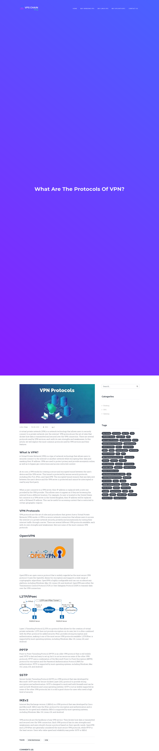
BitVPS (135, 440)
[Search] (137, 386)
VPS (104, 410)
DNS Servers (107, 481)
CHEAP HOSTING (108, 447)
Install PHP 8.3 (128, 447)
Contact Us (133, 8)
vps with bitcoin (125, 440)
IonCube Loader (107, 467)
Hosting (106, 406)
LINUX (105, 450)
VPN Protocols (129, 464)
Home (75, 8)
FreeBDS (105, 491)
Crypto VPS (120, 437)
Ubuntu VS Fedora (108, 454)
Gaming (106, 414)
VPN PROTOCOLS (34, 740)
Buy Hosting (106, 433)
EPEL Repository (108, 464)
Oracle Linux (126, 488)
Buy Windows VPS (87, 8)
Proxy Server (107, 488)
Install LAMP (122, 494)
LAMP (125, 491)
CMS (128, 474)
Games (116, 481)
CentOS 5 (114, 460)
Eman (26, 427)
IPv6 (123, 454)
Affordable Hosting (108, 437)
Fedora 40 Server (121, 450)
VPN (46, 740)
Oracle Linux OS (129, 467)
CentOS (133, 484)
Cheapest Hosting (129, 444)
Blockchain (127, 478)
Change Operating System (111, 484)
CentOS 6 (123, 460)
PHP (131, 491)
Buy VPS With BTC (118, 8)
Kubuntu (116, 488)
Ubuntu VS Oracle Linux (110, 471)
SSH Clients (132, 494)
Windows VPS (107, 498)
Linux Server (129, 457)
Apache (112, 494)
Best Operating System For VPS (112, 457)
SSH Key (105, 460)
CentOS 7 (119, 464)
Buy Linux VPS (103, 8)
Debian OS (125, 484)
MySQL (105, 494)
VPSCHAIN (116, 433)
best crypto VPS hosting (110, 440)
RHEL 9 (118, 447)
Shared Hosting (115, 491)
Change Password (120, 498)
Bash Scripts (134, 450)
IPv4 (117, 454)
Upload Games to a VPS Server (112, 444)
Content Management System (112, 478)
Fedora (112, 450)
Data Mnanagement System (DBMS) (114, 474)
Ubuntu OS (118, 467)
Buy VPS (125, 433)
